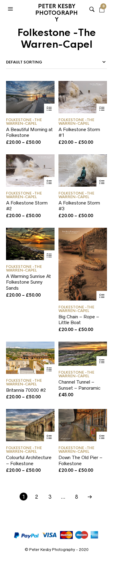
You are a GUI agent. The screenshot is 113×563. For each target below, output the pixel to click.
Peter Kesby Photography (56, 10)
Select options (49, 109)
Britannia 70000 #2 (26, 390)
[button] (11, 9)
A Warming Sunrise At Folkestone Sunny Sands (28, 282)
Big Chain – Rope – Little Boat (78, 319)
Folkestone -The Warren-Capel (24, 121)
